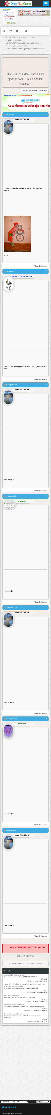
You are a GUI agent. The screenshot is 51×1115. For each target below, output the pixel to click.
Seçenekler (32, 91)
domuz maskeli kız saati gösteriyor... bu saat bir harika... (25, 79)
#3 (46, 384)
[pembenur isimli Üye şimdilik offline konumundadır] (8, 730)
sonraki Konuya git (34, 963)
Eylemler (27, 31)
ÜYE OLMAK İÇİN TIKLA (25, 956)
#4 (46, 495)
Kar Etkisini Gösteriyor (12, 995)
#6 (46, 718)
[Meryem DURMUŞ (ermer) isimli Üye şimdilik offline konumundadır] (8, 283)
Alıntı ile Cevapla (40, 266)
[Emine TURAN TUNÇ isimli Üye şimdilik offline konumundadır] (8, 126)
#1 (46, 114)
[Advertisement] (34, 21)
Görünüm (42, 91)
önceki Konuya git (18, 963)
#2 (46, 271)
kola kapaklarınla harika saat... (14, 1005)
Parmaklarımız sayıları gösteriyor (15, 1014)
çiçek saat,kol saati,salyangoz (14, 975)
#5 (46, 607)
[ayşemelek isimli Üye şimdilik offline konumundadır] (9, 505)
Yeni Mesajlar (10, 31)
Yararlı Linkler (18, 31)
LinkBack (24, 91)
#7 (46, 830)
